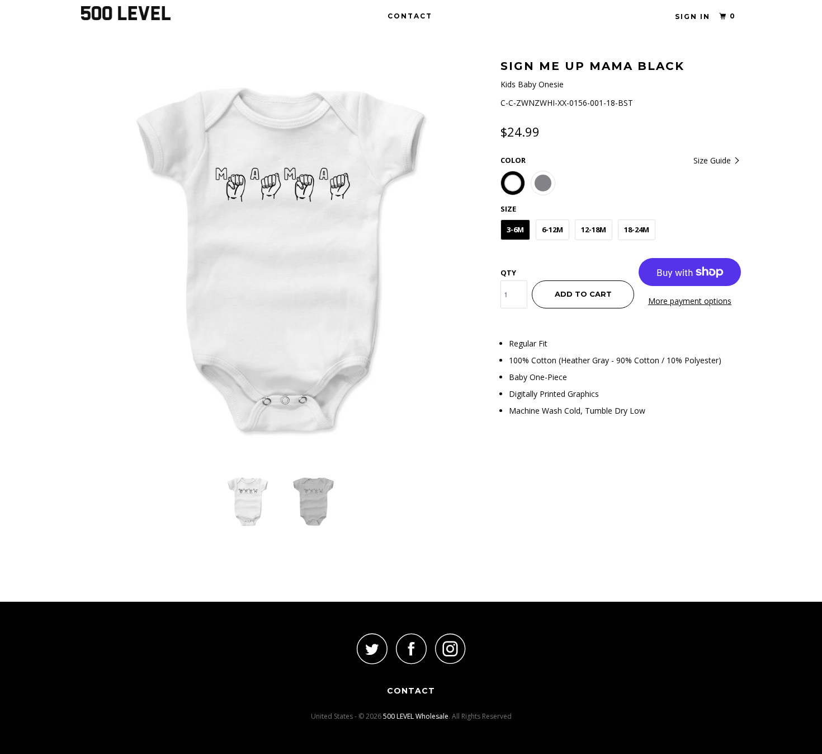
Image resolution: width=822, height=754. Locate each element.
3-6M (515, 229)
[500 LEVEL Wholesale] (138, 13)
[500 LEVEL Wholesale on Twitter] (371, 648)
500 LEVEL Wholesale (415, 716)
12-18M (593, 229)
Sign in (692, 16)
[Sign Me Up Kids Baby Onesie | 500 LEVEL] (285, 260)
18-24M (636, 229)
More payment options (689, 301)
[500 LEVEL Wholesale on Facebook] (411, 648)
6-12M (552, 229)
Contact (410, 16)
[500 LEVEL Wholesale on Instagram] (450, 648)
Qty (508, 273)
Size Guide (713, 160)
